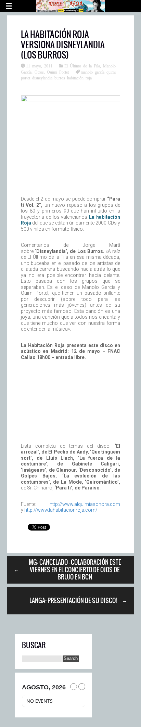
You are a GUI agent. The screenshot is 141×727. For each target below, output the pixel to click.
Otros (39, 72)
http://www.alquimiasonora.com (85, 504)
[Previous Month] (73, 686)
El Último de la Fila (82, 66)
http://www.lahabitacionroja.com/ (61, 510)
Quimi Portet (58, 72)
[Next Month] (81, 686)
